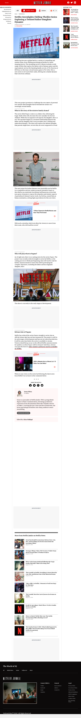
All (18, 10)
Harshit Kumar (74, 22)
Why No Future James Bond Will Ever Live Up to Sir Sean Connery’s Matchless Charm (75, 19)
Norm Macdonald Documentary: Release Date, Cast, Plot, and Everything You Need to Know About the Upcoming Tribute (41, 541)
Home (7, 2)
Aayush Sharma (74, 47)
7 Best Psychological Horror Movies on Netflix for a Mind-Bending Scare (74, 36)
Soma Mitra (19, 26)
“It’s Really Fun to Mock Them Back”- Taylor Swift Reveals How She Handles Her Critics (75, 11)
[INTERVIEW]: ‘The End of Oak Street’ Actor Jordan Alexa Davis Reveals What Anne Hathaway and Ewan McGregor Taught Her (75, 44)
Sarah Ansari (74, 14)
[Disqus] (36, 485)
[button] (58, 56)
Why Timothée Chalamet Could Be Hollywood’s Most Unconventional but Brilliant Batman (75, 28)
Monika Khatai (74, 39)
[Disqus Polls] (36, 443)
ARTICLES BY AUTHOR (23, 413)
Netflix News (22, 14)
